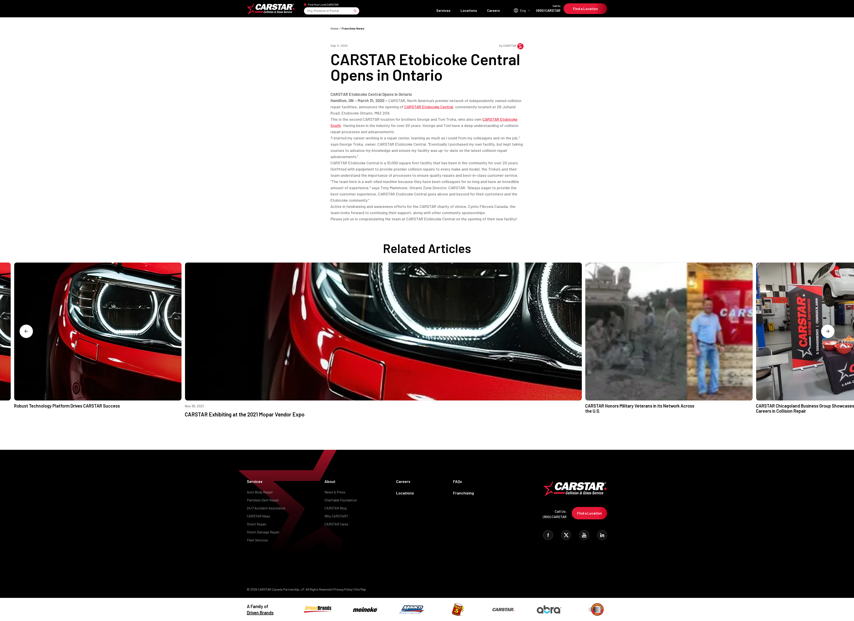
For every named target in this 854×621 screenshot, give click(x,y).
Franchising (463, 492)
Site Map (360, 589)
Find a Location (585, 8)
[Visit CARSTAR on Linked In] (602, 535)
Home (334, 28)
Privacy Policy (343, 589)
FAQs (457, 481)
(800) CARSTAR (548, 8)
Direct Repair (256, 524)
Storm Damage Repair (263, 532)
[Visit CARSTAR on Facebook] (548, 535)
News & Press (334, 492)
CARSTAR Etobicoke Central (428, 106)
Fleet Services (257, 540)
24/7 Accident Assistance (266, 508)
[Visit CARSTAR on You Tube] (584, 535)
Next (827, 331)
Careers (493, 10)
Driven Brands (260, 612)
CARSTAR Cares (336, 524)
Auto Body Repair (260, 492)
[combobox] (307, 11)
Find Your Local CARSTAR (323, 4)
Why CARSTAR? (336, 516)
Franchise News (353, 28)
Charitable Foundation (340, 500)
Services (443, 10)
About (329, 481)
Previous (26, 331)
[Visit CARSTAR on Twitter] (566, 535)
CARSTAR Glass (258, 516)
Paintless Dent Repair (263, 500)
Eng (523, 10)
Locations (469, 10)
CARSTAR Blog (335, 508)
